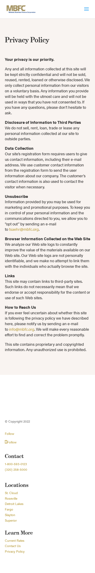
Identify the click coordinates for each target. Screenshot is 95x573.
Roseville (11, 498)
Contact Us (13, 545)
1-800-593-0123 (16, 463)
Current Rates (14, 540)
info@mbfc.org (21, 329)
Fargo (9, 509)
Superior (11, 520)
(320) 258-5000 (16, 469)
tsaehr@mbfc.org (24, 229)
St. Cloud (11, 492)
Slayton (10, 514)
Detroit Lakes (14, 503)
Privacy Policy (15, 551)
